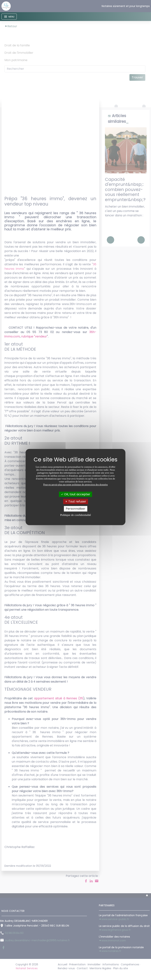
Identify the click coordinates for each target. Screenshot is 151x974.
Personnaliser (75, 509)
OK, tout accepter (76, 494)
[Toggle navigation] (9, 17)
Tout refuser (77, 501)
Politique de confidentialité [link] (75, 514)
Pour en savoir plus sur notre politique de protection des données (75, 484)
